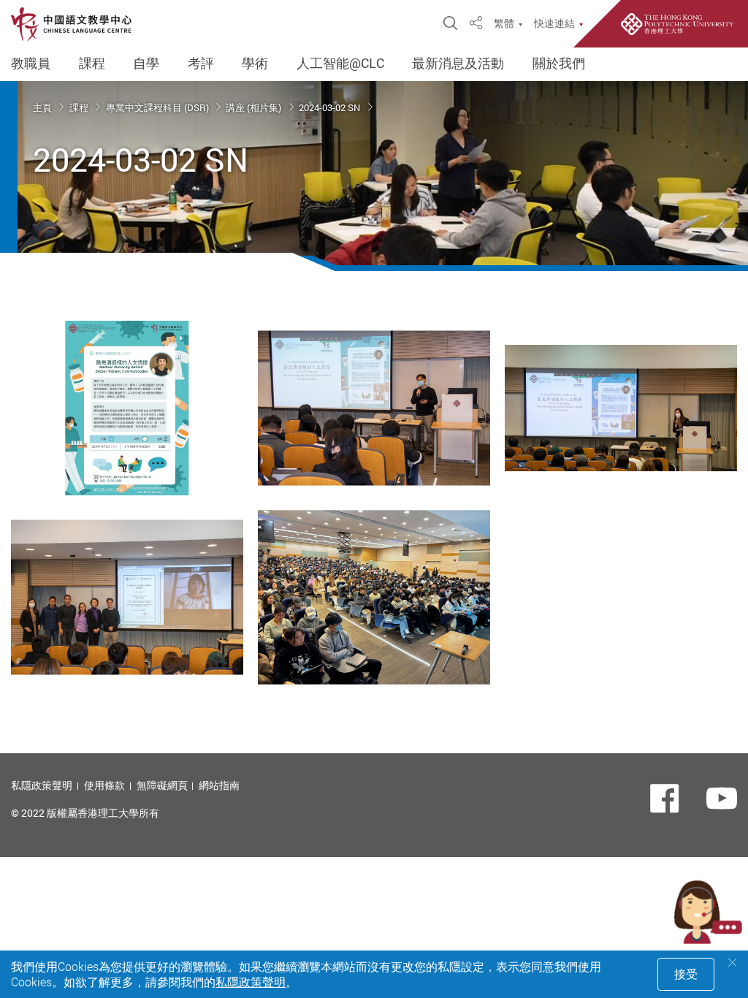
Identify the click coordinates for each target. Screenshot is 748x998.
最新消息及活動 (458, 63)
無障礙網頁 (162, 785)
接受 (686, 974)
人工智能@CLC (340, 63)
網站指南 (219, 785)
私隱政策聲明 (41, 785)
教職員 (30, 63)
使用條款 (104, 785)
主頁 (43, 107)
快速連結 (554, 23)
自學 (146, 63)
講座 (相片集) (254, 107)
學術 (255, 63)
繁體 (504, 23)
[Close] (732, 962)
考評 (201, 63)
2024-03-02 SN (330, 107)
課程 (92, 63)
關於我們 (559, 63)
